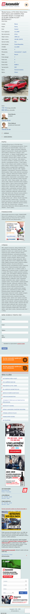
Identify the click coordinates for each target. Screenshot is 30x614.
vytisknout (6, 133)
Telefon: (3, 330)
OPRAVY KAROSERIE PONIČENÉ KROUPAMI (14, 409)
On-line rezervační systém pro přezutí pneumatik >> (14, 508)
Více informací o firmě (7, 555)
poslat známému (8, 136)
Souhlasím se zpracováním (14, 343)
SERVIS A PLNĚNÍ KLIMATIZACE (11, 393)
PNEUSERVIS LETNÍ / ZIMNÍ (10, 385)
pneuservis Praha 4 (22, 541)
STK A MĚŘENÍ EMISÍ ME (9, 382)
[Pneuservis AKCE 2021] (15, 470)
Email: (3, 324)
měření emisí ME (6, 542)
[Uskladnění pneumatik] (15, 438)
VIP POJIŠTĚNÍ (6, 420)
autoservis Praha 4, (13, 541)
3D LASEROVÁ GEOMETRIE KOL (11, 389)
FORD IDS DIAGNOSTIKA (9, 396)
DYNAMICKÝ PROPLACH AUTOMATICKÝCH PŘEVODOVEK (14, 401)
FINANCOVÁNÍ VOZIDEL (9, 416)
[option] (15, 86)
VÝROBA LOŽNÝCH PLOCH (10, 413)
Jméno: (3, 319)
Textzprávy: (3, 336)
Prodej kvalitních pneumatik (8, 550)
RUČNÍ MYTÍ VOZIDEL (8, 405)
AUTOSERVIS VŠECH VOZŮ (10, 378)
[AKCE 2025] (15, 599)
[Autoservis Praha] (11, 520)
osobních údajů (21, 343)
